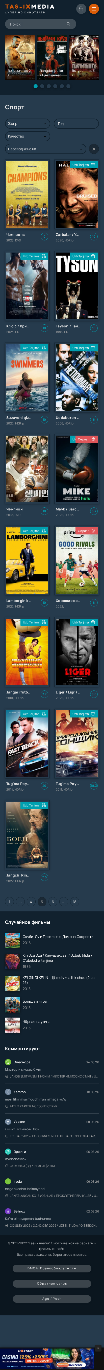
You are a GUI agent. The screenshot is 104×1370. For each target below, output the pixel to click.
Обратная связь (52, 1283)
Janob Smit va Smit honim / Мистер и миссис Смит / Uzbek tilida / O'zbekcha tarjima (54, 1076)
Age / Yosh (52, 1298)
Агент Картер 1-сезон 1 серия (34, 1106)
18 (74, 901)
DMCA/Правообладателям (52, 1268)
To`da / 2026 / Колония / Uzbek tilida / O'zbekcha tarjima (54, 1136)
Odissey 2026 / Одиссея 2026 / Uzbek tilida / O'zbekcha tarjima (54, 1225)
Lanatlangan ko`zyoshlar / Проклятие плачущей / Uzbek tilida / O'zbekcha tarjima (54, 1196)
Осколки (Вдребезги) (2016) (32, 1166)
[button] (36, 86)
